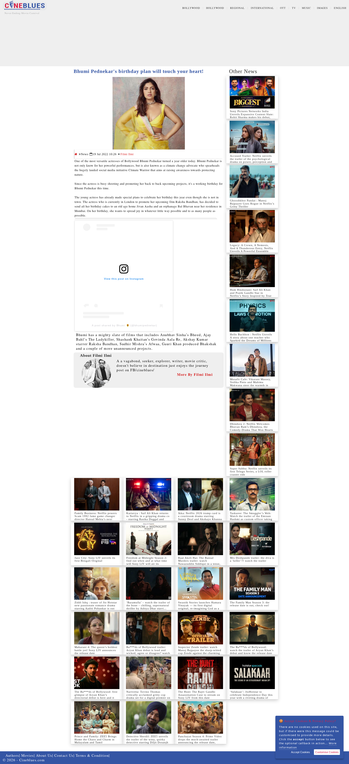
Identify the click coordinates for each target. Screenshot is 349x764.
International (262, 8)
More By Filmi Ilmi (195, 374)
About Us (44, 755)
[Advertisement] (174, 40)
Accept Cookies (300, 752)
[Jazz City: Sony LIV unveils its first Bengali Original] (97, 539)
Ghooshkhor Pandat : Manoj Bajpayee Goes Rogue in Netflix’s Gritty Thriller (252, 203)
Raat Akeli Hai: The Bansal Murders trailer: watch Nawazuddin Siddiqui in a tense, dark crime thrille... (199, 562)
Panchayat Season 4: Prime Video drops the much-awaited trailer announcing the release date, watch (200, 741)
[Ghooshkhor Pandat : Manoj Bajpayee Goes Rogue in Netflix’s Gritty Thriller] (252, 181)
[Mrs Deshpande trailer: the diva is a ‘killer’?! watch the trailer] (252, 539)
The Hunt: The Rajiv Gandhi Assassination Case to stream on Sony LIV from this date (199, 694)
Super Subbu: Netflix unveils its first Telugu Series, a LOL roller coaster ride (251, 471)
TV (294, 8)
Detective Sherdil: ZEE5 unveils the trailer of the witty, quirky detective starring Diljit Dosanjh (147, 739)
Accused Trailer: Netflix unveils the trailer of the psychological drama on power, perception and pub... (251, 160)
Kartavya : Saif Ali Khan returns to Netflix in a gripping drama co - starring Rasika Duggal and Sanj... (148, 518)
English (340, 8)
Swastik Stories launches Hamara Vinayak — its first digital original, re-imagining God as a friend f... (199, 607)
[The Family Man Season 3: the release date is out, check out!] (252, 583)
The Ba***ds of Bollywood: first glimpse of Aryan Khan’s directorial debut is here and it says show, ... (96, 696)
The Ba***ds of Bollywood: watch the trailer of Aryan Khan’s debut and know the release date (252, 650)
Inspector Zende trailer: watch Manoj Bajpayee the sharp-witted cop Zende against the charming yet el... (199, 652)
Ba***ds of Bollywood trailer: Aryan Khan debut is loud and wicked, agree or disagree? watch (148, 650)
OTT (283, 8)
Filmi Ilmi (127, 154)
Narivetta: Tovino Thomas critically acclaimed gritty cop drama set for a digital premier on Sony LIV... (148, 696)
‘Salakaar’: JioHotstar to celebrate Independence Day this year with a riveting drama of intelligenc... (251, 696)
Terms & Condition (92, 755)
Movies (27, 755)
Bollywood (191, 8)
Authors (12, 755)
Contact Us (63, 755)
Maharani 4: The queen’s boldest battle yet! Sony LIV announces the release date (96, 650)
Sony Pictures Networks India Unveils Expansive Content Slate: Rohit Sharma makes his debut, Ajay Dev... (252, 116)
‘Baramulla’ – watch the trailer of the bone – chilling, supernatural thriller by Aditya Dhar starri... (148, 605)
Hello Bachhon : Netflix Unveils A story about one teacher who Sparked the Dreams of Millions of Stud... (251, 339)
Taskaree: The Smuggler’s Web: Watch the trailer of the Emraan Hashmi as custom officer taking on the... (251, 518)
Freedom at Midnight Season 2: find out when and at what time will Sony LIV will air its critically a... (146, 562)
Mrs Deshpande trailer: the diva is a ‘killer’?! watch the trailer (252, 559)
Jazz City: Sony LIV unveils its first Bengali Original (95, 559)
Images (322, 8)
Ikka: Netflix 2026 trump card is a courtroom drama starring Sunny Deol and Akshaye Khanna (200, 516)
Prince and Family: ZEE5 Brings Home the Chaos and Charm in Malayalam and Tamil (96, 739)
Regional (237, 8)
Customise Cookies (327, 752)
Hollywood (215, 8)
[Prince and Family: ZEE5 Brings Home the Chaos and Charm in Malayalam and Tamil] (97, 717)
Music (306, 8)
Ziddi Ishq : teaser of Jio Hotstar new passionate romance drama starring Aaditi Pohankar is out (96, 605)
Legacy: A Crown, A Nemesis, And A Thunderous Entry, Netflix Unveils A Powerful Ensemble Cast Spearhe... (251, 250)
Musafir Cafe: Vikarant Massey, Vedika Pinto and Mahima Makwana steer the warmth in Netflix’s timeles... (250, 384)
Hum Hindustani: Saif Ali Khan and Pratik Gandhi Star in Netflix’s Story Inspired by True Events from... (251, 294)
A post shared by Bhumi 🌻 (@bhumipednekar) (124, 325)
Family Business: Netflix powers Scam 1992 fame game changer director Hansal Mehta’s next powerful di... (96, 518)
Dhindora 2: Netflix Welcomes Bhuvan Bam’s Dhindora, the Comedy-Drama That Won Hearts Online (251, 428)
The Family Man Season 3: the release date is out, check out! (250, 604)
